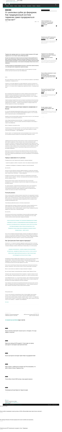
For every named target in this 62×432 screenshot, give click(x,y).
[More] (42, 308)
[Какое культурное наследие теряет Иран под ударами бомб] (22, 350)
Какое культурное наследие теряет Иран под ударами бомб (20, 355)
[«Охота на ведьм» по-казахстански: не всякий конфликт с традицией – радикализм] (49, 16)
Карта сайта (49, 404)
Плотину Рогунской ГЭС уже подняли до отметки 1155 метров (48, 90)
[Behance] (17, 0)
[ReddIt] (19, 24)
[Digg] (28, 24)
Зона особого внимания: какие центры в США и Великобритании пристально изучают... (21, 411)
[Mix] (26, 24)
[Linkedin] (17, 24)
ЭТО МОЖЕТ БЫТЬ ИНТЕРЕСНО (11, 320)
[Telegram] (24, 24)
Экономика (29, 5)
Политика (24, 5)
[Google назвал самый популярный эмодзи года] (49, 102)
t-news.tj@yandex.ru (15, 402)
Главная (7, 5)
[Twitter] (19, 0)
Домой (6, 8)
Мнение (34, 5)
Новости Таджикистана (18, 404)
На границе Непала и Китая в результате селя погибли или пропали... (17, 419)
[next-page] (7, 392)
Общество (38, 5)
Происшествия (43, 39)
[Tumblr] (22, 24)
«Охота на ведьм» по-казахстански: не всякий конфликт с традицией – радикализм (47, 22)
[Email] (37, 24)
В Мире (19, 5)
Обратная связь (54, 404)
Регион (15, 5)
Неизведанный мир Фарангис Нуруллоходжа (16, 390)
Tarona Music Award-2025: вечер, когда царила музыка (18, 379)
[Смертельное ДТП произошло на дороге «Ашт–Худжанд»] (49, 32)
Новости (11, 5)
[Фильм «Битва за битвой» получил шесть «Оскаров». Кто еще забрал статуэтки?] (22, 325)
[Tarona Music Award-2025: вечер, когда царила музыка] (22, 373)
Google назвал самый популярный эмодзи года (47, 108)
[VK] (8, 24)
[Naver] (35, 24)
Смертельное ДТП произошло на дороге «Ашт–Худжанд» (48, 37)
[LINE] (31, 24)
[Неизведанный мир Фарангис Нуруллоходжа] (22, 384)
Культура (13, 8)
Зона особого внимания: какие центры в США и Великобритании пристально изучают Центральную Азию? (48, 74)
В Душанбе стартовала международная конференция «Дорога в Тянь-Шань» (12, 315)
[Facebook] (18, 0)
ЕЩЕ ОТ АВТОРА (21, 320)
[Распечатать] (39, 24)
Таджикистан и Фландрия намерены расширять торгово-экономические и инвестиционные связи (48, 55)
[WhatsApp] (15, 24)
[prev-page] (5, 392)
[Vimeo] (20, 0)
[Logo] (7, 4)
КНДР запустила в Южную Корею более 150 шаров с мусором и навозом (31, 315)
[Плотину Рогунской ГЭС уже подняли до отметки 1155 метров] (49, 84)
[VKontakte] (21, 0)
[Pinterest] (13, 24)
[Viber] (33, 24)
